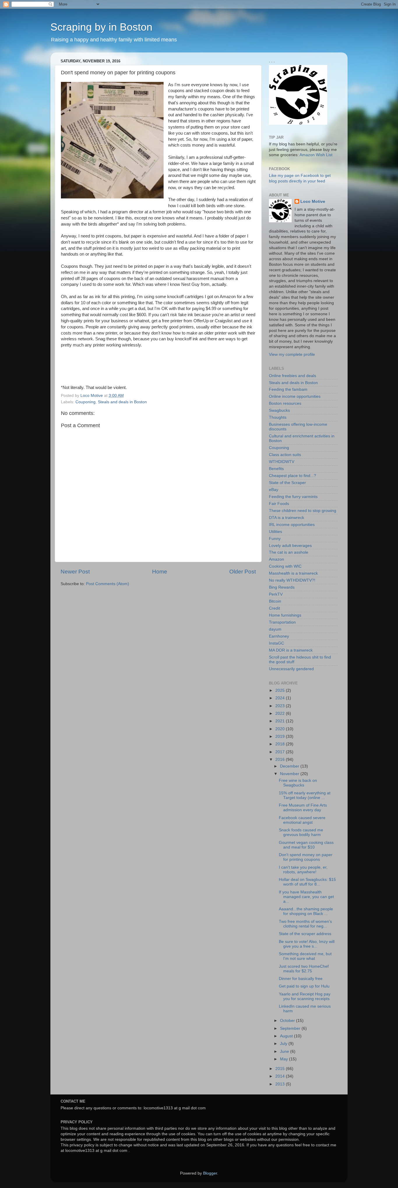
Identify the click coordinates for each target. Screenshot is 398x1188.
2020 (280, 729)
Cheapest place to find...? (292, 476)
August (287, 1036)
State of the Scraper (287, 483)
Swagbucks (279, 410)
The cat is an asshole (288, 552)
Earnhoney (279, 636)
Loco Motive (312, 201)
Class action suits (285, 455)
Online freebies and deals (292, 376)
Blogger (210, 1173)
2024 (280, 698)
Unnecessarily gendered (291, 669)
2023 (280, 706)
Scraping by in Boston (101, 27)
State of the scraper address (305, 934)
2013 (280, 1084)
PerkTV (276, 594)
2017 (280, 752)
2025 (280, 690)
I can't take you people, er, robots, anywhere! (303, 869)
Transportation (282, 622)
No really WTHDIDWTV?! (292, 580)
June (285, 1051)
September (291, 1028)
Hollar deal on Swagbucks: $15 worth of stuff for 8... (307, 881)
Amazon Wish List (316, 155)
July (284, 1043)
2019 (280, 736)
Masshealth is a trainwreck (293, 573)
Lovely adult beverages (290, 545)
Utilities (275, 531)
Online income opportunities (294, 396)
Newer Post (75, 572)
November (290, 774)
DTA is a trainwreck (286, 517)
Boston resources (285, 403)
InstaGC (276, 643)
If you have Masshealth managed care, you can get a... (306, 897)
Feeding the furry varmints (293, 496)
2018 (280, 744)
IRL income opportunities (292, 524)
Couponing (85, 402)
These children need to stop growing (302, 510)
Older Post (242, 572)
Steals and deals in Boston (122, 402)
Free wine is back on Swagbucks (298, 782)
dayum (275, 629)
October (288, 1020)
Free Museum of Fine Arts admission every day (303, 807)
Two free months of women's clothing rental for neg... (305, 923)
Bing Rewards (282, 587)
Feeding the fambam (288, 389)
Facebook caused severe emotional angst (302, 820)
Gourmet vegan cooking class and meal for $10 (306, 844)
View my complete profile (292, 354)
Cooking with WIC (285, 566)
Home (159, 572)
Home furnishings (285, 615)
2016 (280, 759)
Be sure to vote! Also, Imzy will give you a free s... (306, 943)
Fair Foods (279, 503)
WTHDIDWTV (281, 462)
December (290, 766)
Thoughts (277, 417)
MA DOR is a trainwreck (291, 650)
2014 (280, 1076)
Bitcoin (275, 601)
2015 (280, 1068)
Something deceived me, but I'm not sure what (305, 956)
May (284, 1059)
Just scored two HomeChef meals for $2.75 (304, 968)
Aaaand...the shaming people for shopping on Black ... (306, 911)
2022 (280, 713)
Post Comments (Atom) (107, 584)
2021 (280, 721)
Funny (275, 538)
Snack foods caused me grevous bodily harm (301, 832)
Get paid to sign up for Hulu (304, 986)
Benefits (276, 469)
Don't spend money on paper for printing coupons (305, 857)
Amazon (276, 559)
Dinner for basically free (301, 978)
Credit (274, 608)
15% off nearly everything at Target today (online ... (304, 795)
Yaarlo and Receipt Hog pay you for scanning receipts (304, 996)
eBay (273, 489)
